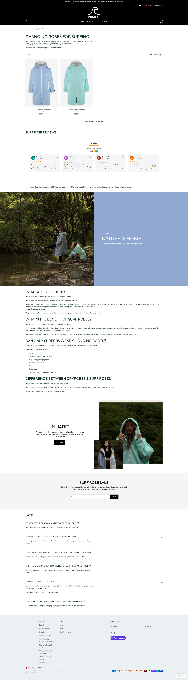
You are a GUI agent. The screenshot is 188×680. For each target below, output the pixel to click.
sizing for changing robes (48, 606)
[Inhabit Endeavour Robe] (76, 83)
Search (41, 625)
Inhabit (38, 671)
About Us (63, 629)
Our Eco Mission (65, 632)
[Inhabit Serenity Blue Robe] (41, 83)
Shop (61, 625)
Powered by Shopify (31, 673)
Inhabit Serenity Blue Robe (42, 110)
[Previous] (59, 1)
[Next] (128, 1)
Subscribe (148, 627)
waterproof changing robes (53, 300)
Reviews (42, 663)
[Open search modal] (26, 21)
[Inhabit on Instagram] (142, 5)
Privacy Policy (44, 629)
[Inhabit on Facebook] (140, 5)
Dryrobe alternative (53, 391)
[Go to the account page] (157, 21)
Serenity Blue (33, 187)
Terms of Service (45, 636)
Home (27, 29)
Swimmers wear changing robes (40, 356)
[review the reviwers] (57, 157)
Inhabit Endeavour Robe (76, 110)
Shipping (42, 632)
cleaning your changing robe (48, 592)
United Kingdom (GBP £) (154, 5)
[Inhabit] (94, 12)
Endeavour (46, 187)
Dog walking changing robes (39, 360)
